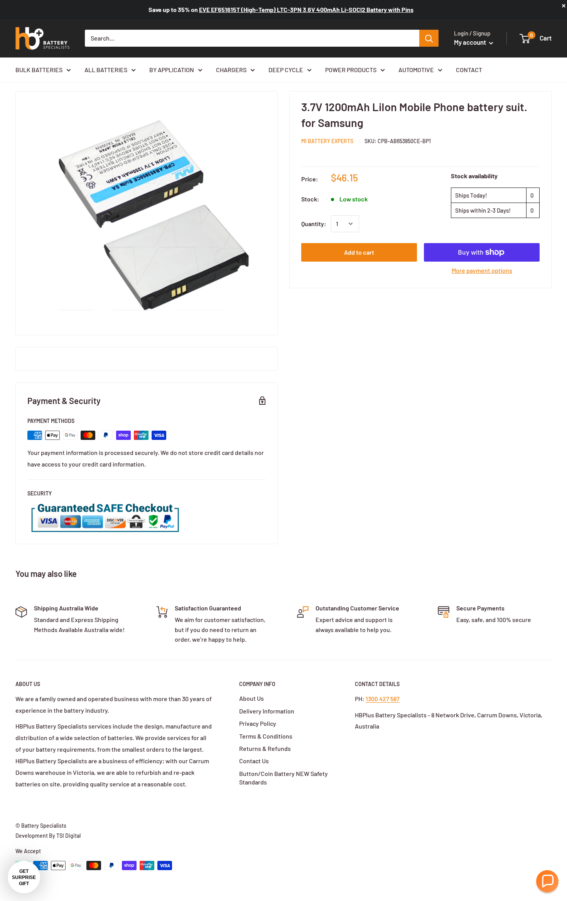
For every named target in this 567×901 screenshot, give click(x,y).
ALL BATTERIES (105, 69)
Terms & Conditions (265, 736)
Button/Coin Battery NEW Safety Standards (283, 778)
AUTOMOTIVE (416, 69)
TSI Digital (68, 835)
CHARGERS (231, 69)
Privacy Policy (257, 723)
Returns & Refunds (265, 748)
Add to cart (359, 252)
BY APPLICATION (171, 69)
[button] (547, 881)
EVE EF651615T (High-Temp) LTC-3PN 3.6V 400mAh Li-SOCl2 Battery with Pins (306, 9)
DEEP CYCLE (285, 69)
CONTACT (469, 69)
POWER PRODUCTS (350, 69)
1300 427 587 (383, 698)
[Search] (429, 38)
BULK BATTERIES (38, 69)
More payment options (482, 270)
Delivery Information (266, 711)
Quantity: (313, 223)
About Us (251, 698)
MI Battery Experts (327, 141)
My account (470, 42)
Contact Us (254, 760)
